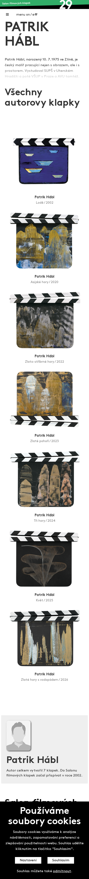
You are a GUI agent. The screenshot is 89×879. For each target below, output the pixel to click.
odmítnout (62, 871)
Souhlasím (60, 860)
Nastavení (28, 860)
